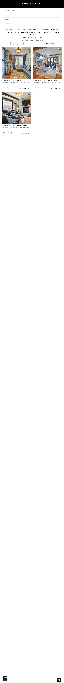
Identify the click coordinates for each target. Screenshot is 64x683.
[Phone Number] (2, 4)
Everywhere (9, 29)
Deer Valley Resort (27, 29)
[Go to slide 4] (17, 77)
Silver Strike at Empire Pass (51, 29)
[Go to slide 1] (14, 77)
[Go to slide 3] (16, 77)
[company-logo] (30, 4)
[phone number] (2, 4)
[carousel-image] (16, 63)
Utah (19, 29)
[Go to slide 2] (15, 77)
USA (15, 29)
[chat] (59, 680)
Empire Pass (37, 29)
